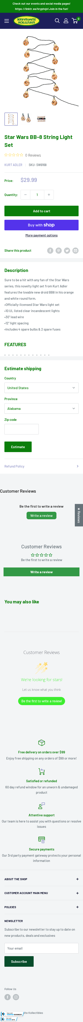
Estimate (18, 447)
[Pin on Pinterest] (59, 250)
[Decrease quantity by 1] (25, 194)
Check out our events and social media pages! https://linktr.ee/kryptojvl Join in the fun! (41, 6)
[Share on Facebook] (50, 250)
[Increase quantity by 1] (49, 194)
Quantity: (11, 195)
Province (10, 399)
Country (10, 378)
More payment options (41, 235)
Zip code (10, 419)
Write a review (41, 515)
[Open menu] (6, 21)
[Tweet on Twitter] (67, 250)
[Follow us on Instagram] (16, 997)
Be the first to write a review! (41, 701)
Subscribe (19, 961)
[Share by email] (75, 250)
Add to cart (41, 211)
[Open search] (57, 20)
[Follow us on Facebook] (7, 997)
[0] (75, 20)
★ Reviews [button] (79, 515)
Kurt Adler (13, 165)
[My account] (66, 20)
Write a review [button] (41, 572)
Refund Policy (14, 466)
